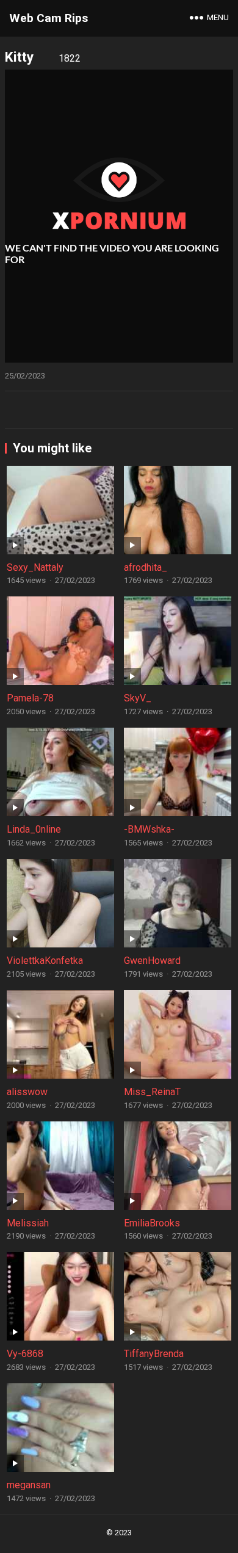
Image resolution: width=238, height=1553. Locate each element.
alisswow (27, 1092)
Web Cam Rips (48, 18)
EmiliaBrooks (152, 1223)
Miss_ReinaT (152, 1092)
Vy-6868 (25, 1353)
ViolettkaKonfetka (45, 960)
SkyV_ (137, 698)
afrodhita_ (145, 567)
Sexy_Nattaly (35, 567)
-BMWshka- (149, 829)
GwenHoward (152, 960)
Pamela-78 (30, 698)
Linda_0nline (34, 829)
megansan (29, 1485)
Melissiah (28, 1223)
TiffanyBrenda (154, 1353)
